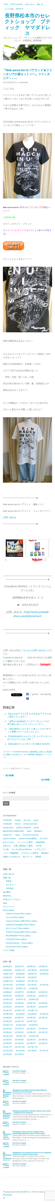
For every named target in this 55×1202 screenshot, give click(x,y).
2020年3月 (7, 977)
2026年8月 (7, 966)
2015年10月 (34, 999)
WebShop (19, 9)
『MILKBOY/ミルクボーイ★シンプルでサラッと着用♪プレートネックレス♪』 (29, 730)
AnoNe (18, 820)
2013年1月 (43, 1032)
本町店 (9, 881)
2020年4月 (44, 974)
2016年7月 (19, 992)
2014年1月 (19, 1021)
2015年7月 (31, 1003)
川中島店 (9, 888)
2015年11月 (21, 999)
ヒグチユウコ (40, 849)
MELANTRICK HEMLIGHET (13, 831)
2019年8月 (32, 977)
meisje (36, 827)
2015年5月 (7, 1007)
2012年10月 (34, 1036)
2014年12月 (20, 1010)
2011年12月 (20, 1047)
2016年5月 (43, 992)
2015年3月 (31, 1007)
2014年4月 (31, 1018)
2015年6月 (43, 1003)
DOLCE (18, 824)
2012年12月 (8, 1036)
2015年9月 (7, 1003)
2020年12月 (8, 974)
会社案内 (7, 892)
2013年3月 (19, 1032)
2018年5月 (20, 981)
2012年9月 (7, 1040)
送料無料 (31, 755)
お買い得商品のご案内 (23, 846)
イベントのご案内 (25, 842)
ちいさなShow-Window (22, 849)
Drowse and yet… (31, 824)
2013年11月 (8, 1025)
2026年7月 (19, 966)
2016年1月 (43, 996)
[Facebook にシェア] (27, 694)
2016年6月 (31, 992)
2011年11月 (33, 1047)
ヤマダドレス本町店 (29, 853)
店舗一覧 (40, 4)
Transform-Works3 (12, 657)
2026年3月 (43, 966)
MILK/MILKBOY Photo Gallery (18, 936)
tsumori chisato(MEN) (28, 838)
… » (27, 1073)
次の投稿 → (46, 779)
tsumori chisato (9, 838)
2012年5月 (7, 1043)
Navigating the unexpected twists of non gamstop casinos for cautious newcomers (31, 1153)
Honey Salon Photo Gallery (17, 947)
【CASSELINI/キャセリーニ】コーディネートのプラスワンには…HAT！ (29, 738)
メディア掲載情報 (10, 853)
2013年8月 (7, 1029)
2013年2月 (31, 1032)
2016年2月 (31, 996)
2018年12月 (8, 981)
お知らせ (42, 752)
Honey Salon (8, 827)
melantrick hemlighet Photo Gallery (20, 925)
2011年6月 (7, 1054)
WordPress (25, 1192)
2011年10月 (8, 1051)
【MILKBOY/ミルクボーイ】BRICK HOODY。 (29, 744)
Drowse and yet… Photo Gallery (19, 943)
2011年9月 (20, 1051)
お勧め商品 (33, 752)
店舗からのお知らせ (13, 755)
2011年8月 (32, 1051)
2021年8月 (32, 970)
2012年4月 (19, 1043)
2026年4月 (31, 966)
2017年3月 (44, 985)
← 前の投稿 (8, 775)
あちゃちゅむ (8, 842)
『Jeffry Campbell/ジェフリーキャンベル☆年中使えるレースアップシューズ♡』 (28, 722)
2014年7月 (44, 1014)
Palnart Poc (7, 835)
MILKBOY (38, 831)
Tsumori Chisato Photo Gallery (18, 914)
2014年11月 (33, 1010)
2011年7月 (44, 1051)
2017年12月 (33, 981)
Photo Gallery (16, 4)
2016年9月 (33, 988)
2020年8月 (20, 974)
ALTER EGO (7, 820)
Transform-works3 (20, 752)
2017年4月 (32, 985)
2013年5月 (43, 1029)
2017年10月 (8, 985)
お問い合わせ (29, 4)
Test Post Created (19, 1071)
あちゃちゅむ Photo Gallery (17, 928)
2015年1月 (7, 1010)
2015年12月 (8, 999)
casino (36, 820)
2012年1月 (7, 1047)
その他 (38, 846)
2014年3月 (43, 1018)
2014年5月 (19, 1018)
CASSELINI (7, 824)
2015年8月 (19, 1003)
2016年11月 (21, 988)
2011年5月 (19, 1054)
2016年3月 (19, 996)
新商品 (38, 857)
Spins (17, 835)
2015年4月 (19, 1007)
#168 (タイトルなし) (11, 899)
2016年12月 (8, 988)
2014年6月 (7, 1018)
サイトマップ (8, 906)
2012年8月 (19, 1040)
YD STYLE (43, 838)
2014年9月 (20, 1014)
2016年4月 (7, 996)
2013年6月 (31, 1029)
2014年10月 (8, 1014)
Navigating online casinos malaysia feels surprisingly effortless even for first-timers (28, 1132)
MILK (29, 831)
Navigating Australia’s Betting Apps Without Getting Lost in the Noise (29, 1091)
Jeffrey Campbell (23, 827)
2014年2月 (7, 1021)
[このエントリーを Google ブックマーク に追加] (27, 698)
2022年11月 (20, 970)
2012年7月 (31, 1040)
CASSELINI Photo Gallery (16, 939)
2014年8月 (32, 1014)
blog (6, 4)
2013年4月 (7, 1032)
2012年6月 (43, 1040)
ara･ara (27, 820)
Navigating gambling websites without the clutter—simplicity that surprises (31, 1112)
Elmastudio (7, 1195)
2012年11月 (21, 1036)
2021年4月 (44, 970)
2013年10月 (21, 1025)
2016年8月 (7, 992)
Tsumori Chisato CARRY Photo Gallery (21, 921)
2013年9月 (33, 1025)
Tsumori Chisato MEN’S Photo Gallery (21, 932)
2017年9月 (20, 985)
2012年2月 (43, 1043)
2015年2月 (43, 1007)
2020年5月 (32, 974)
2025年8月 (7, 970)
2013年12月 (32, 1021)
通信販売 (39, 755)
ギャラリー (10, 885)
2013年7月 (19, 1029)
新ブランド (28, 857)
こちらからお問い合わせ (33, 650)
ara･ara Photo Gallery (15, 917)
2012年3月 (31, 1043)
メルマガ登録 (9, 9)
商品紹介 (45, 853)
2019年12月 (20, 977)
